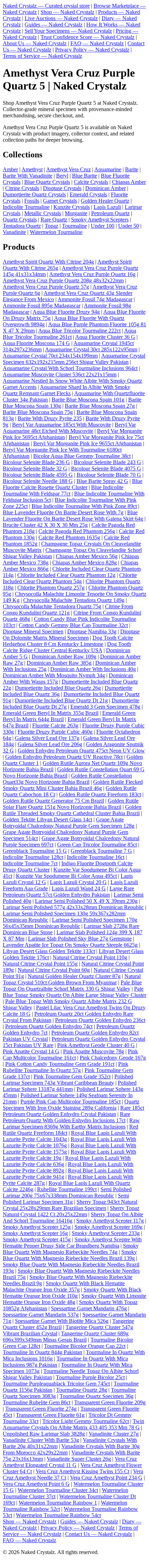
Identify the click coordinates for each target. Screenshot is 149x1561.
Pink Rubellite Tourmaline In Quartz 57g (65, 1067)
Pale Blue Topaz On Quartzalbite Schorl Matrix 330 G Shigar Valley (72, 985)
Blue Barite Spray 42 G (102, 481)
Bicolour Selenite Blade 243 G (107, 462)
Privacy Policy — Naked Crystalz (92, 50)
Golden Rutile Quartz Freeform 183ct (100, 794)
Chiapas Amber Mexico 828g (84, 562)
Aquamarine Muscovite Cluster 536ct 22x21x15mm (59, 374)
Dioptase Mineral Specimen (33, 631)
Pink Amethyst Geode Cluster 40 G (96, 1045)
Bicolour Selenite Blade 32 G (35, 468)
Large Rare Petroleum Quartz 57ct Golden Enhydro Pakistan (68, 891)
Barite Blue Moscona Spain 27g (100, 406)
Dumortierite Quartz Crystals (34, 194)
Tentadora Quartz (22, 226)
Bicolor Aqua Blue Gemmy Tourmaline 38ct (82, 456)
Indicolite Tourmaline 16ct (95, 857)
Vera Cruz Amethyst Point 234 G (106, 1478)
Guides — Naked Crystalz (53, 25)
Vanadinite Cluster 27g (114, 1434)
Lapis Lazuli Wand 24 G (79, 888)
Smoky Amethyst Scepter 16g (35, 1233)
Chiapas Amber (129, 182)
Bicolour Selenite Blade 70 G (109, 475)
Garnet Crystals (60, 201)
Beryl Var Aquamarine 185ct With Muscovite (61, 425)
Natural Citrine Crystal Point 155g (40, 964)
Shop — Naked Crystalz (67, 12)
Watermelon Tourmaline (56, 232)
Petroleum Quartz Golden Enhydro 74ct (49, 1026)
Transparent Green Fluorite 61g (50, 1415)
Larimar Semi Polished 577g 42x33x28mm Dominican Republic (73, 907)
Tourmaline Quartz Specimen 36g (96, 1396)
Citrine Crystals (22, 188)
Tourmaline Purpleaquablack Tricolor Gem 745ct (56, 1384)
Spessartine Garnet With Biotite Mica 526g (61, 1321)
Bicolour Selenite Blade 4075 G (106, 468)
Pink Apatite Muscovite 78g (93, 1051)
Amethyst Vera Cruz (68, 169)
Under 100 (102, 226)
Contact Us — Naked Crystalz (98, 1534)
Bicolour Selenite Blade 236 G (36, 462)
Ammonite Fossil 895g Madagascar (41, 306)
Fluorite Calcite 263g (55, 725)
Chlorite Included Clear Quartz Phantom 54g (70, 578)
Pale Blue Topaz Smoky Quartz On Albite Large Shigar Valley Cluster (74, 992)
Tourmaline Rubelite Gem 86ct (36, 1402)
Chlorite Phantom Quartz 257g (51, 588)
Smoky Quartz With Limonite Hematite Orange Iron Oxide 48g (74, 1299)
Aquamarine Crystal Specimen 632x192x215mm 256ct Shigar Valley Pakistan (74, 359)
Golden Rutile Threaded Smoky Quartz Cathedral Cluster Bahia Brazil (72, 810)
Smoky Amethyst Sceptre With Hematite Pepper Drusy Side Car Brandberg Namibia (72, 1242)
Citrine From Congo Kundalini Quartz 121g (68, 609)
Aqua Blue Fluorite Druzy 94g (66, 312)
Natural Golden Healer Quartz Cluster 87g (74, 976)
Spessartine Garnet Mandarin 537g (41, 1315)
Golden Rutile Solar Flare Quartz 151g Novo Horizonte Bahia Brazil (71, 804)
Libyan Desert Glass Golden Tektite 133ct (49, 951)
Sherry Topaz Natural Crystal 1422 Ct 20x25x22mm (71, 1211)
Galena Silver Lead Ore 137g (47, 738)
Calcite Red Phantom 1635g (69, 537)
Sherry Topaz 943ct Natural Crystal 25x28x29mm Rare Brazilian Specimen (70, 1205)
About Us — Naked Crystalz (35, 43)
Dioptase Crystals (62, 188)
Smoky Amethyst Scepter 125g (37, 1227)
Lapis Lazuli (107, 207)
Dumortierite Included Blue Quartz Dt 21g (61, 700)
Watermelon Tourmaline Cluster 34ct (58, 1490)
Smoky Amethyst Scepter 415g (37, 1239)
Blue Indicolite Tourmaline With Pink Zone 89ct (84, 506)
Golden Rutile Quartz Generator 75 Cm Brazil (53, 801)
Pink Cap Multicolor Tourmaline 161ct (70, 1054)
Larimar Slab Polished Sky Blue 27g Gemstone (80, 939)
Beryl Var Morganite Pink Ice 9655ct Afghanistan (87, 443)
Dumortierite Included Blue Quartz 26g (58, 688)
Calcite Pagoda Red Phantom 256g (76, 531)
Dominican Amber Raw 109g (64, 656)
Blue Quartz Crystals (47, 182)
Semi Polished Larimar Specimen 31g (66, 1199)
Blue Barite (84, 176)
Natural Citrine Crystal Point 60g (54, 970)
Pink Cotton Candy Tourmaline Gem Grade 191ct (59, 1064)
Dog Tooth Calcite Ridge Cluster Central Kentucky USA (67, 647)
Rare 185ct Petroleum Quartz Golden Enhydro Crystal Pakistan (73, 1111)
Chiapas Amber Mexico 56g (86, 556)
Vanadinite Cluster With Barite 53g (41, 1440)
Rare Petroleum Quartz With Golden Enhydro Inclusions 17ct (66, 1117)
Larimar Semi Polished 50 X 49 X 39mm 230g (86, 901)
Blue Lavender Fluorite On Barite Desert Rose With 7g (63, 512)
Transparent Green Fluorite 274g (41, 1409)
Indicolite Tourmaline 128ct (33, 857)
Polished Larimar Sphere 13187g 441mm (70, 1086)
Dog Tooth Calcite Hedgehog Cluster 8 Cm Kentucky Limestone (68, 641)
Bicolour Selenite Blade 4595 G (38, 475)
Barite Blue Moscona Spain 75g (38, 412)
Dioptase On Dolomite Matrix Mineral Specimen (71, 635)
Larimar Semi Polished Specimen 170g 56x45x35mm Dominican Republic (70, 923)
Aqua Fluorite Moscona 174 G (36, 343)
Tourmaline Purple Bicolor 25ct (90, 1377)
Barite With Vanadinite (27, 176)
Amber (10, 169)
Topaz (51, 226)
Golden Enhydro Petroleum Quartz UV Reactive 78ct (64, 757)
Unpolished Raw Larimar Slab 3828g (44, 1434)
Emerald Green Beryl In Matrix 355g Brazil (50, 713)
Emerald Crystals (88, 194)
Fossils (31, 201)
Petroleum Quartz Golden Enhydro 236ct (100, 1020)
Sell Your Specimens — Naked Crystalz (68, 31)
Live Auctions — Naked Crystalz (61, 18)
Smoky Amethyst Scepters (100, 220)
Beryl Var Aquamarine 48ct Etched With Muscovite (69, 428)
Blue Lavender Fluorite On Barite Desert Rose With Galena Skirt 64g (73, 515)
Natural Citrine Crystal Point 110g (90, 957)
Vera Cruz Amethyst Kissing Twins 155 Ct (82, 1471)
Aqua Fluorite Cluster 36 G (105, 337)
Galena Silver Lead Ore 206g (50, 744)
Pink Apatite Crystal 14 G (31, 1051)
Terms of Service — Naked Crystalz (42, 56)
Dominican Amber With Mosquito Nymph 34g (54, 675)
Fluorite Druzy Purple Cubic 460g (55, 732)
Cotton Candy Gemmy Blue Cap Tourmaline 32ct (73, 625)
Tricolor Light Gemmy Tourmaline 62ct (85, 1421)
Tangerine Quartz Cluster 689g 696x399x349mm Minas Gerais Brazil (66, 1336)
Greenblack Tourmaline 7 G (101, 851)
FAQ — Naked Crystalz (97, 43)
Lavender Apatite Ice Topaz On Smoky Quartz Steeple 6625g (70, 945)
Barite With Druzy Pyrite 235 (50, 418)
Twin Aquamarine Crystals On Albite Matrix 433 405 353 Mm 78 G (73, 1424)
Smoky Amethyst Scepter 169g (108, 1227)
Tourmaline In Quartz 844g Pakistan (42, 1352)
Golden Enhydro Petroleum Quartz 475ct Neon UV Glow (81, 751)
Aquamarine (107, 169)
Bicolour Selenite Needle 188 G (38, 481)
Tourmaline (74, 226)
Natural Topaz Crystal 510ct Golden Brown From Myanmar (72, 979)
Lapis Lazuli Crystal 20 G (78, 882)
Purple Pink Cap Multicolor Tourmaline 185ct (70, 1102)
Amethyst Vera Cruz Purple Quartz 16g (92, 274)
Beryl (62, 176)
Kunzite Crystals (71, 207)
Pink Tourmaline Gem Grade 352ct (72, 1076)
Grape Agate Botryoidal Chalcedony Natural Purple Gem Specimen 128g (68, 823)
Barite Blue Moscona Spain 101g (88, 400)
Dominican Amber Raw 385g (59, 663)
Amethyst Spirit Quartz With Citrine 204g (48, 262)
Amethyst (32, 169)
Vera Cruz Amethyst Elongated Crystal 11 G (70, 1462)
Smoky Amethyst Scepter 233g (106, 1233)
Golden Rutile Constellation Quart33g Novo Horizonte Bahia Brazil (67, 779)
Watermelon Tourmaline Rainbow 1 (58, 1503)
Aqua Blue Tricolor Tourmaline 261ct (69, 334)
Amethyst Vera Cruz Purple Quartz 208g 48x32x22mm (63, 280)
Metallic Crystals (42, 213)
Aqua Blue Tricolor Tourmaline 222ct (79, 331)
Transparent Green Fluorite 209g (110, 1402)
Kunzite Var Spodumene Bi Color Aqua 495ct (66, 876)
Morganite (76, 213)
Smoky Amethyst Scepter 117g (110, 1221)
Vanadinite (14, 232)
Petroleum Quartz (110, 213)
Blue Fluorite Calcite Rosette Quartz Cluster (72, 484)
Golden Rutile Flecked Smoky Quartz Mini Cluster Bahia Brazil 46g (73, 785)
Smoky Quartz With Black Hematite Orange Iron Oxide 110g (72, 1293)
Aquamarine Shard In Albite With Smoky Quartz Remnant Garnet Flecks (66, 390)
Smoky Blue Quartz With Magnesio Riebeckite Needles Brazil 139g (70, 1255)
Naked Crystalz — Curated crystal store (46, 6)
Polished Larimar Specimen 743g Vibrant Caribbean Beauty (68, 1080)
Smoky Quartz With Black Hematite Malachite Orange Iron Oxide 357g (64, 1286)
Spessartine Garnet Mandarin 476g (89, 1308)
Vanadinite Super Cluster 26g (79, 1459)
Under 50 (128, 226)
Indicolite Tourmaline (26, 207)
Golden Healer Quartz (105, 201)
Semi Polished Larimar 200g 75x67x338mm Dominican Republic (67, 1192)
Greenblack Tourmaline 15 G (35, 851)
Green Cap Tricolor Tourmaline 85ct (97, 845)
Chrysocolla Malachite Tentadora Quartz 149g (73, 600)
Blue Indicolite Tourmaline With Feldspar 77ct (63, 490)
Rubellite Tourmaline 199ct (67, 1189)
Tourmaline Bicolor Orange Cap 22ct (84, 1346)
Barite (131, 169)
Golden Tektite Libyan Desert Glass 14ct (47, 819)
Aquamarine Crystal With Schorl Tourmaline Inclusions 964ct (70, 368)
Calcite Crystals (91, 182)
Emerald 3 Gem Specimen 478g (105, 707)
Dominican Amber (105, 188)
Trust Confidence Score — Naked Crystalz (87, 37)
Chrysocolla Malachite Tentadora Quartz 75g (52, 606)
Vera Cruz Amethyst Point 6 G (36, 1484)
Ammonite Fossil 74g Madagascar (95, 299)
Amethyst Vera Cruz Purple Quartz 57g (46, 287)
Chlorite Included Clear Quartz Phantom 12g (66, 575)
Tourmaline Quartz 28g (81, 1390)
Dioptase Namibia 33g (91, 631)
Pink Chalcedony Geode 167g (113, 1058)
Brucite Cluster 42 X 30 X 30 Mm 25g (45, 525)
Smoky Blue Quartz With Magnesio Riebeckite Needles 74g (71, 1249)
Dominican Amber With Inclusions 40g (93, 669)
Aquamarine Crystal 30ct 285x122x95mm (91, 349)
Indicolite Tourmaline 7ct (30, 863)
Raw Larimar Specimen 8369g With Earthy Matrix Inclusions (71, 1123)
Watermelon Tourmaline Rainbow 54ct (58, 1515)
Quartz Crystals (20, 220)
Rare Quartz (54, 220)
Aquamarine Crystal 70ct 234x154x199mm (50, 356)
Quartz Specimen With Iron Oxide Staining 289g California (71, 1105)
